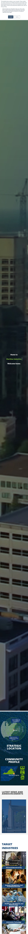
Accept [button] (10, 17)
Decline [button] (17, 17)
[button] (3, 816)
